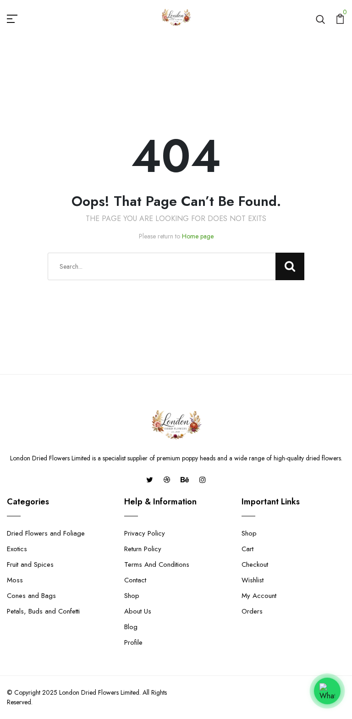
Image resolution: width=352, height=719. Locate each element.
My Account (259, 596)
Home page (198, 236)
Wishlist (253, 580)
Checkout (255, 564)
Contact (135, 580)
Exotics (17, 549)
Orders (252, 611)
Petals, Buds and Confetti (43, 611)
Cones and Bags (31, 596)
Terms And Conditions (156, 564)
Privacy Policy (144, 533)
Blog (131, 627)
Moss (15, 580)
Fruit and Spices (30, 564)
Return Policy (142, 549)
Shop (131, 596)
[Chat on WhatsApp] (327, 690)
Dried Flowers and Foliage (46, 533)
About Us (137, 611)
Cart (247, 549)
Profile (133, 642)
